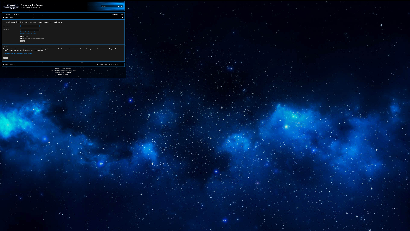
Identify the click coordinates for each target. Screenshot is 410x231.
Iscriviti (5, 58)
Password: (6, 29)
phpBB (57, 70)
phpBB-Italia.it (68, 72)
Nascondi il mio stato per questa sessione (33, 38)
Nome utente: (6, 26)
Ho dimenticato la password (27, 31)
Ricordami (25, 36)
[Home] (11, 6)
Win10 (56, 68)
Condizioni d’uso (8, 53)
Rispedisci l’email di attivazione (28, 33)
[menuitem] (18, 14)
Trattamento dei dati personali (23, 53)
